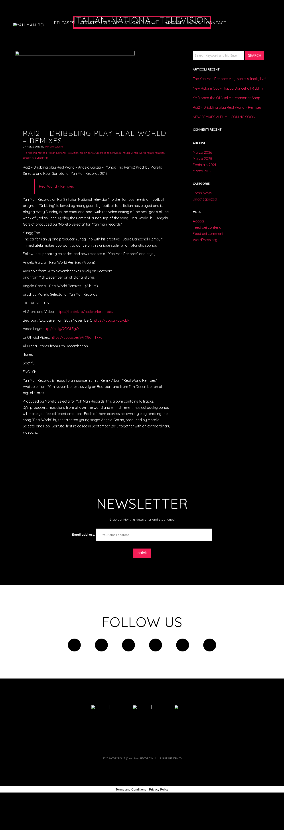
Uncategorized (205, 199)
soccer (27, 157)
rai (124, 152)
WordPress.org (205, 240)
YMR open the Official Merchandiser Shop (226, 98)
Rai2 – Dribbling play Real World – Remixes (227, 107)
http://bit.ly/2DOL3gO (61, 328)
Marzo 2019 (202, 171)
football (42, 152)
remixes (159, 152)
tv (33, 157)
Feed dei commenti (208, 233)
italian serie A (88, 152)
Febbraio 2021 (204, 165)
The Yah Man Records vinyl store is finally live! (229, 79)
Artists (88, 22)
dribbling (31, 152)
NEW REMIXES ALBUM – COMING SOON (224, 117)
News (194, 22)
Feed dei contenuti (208, 227)
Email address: (84, 535)
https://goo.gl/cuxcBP (111, 320)
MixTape (173, 22)
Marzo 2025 (202, 158)
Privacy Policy (158, 789)
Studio (132, 22)
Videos (111, 22)
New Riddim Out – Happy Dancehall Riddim (228, 88)
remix (150, 152)
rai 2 (130, 152)
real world (140, 152)
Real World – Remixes (56, 186)
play (119, 152)
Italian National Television (63, 152)
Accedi (198, 221)
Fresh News (202, 193)
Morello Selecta (54, 146)
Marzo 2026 (202, 152)
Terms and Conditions (131, 789)
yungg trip (41, 157)
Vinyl (152, 22)
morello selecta (106, 152)
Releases (64, 22)
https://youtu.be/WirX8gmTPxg (77, 337)
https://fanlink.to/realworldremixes (84, 311)
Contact (216, 22)
